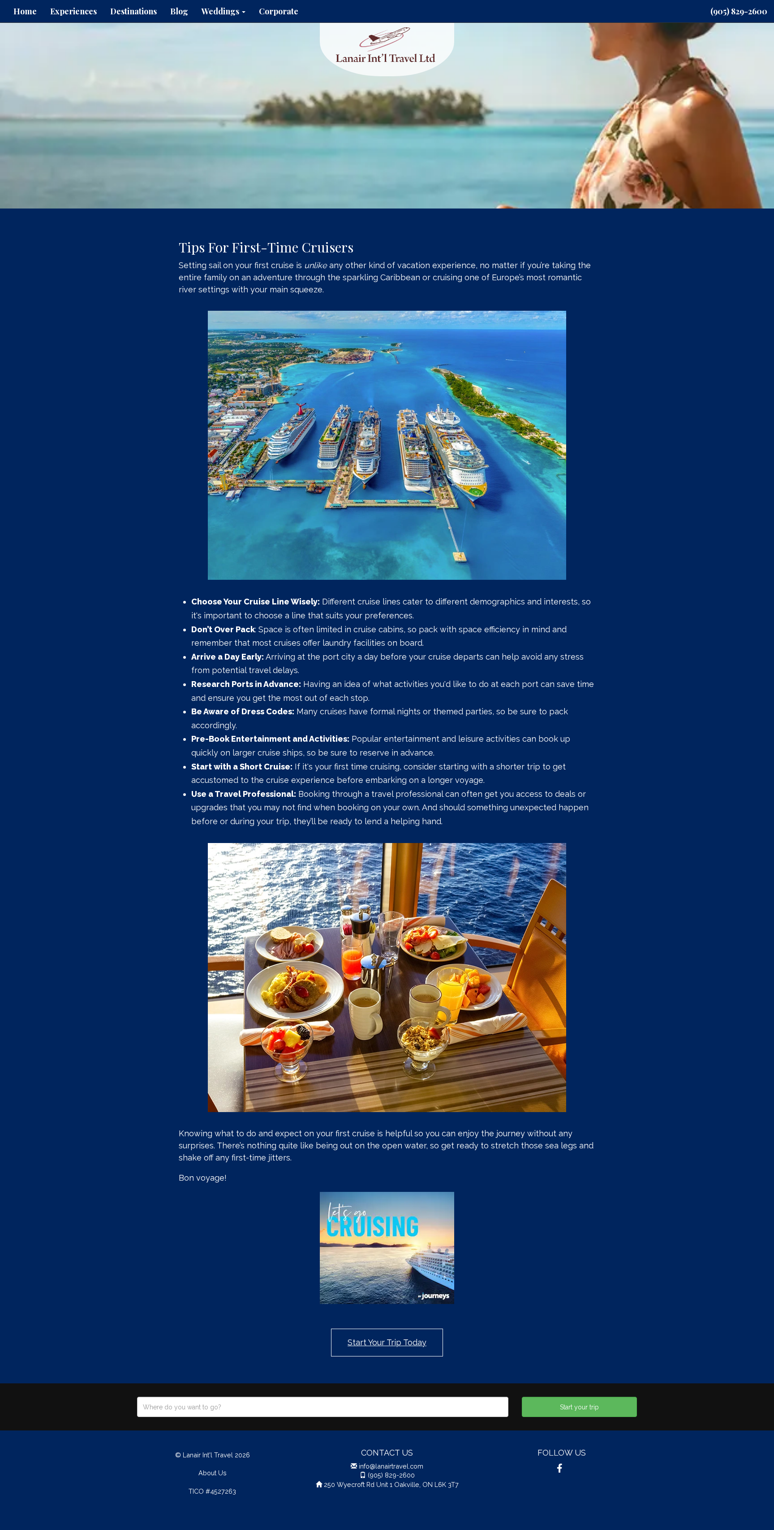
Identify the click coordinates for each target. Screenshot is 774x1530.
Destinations (133, 11)
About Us (212, 1473)
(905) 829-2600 (738, 11)
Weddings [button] (221, 11)
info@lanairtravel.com (391, 1466)
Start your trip (579, 1407)
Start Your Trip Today (387, 1342)
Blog (179, 11)
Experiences (73, 11)
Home (25, 11)
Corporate (278, 11)
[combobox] (322, 1407)
